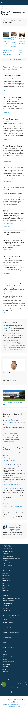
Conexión (5, 671)
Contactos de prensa (8, 600)
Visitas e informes (8, 90)
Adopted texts (7, 444)
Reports (6, 500)
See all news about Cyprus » (14, 59)
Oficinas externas (7, 603)
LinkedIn (6, 578)
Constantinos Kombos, (9, 422)
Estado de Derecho (8, 556)
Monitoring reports (9, 458)
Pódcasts (6, 590)
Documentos (7, 161)
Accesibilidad (6, 664)
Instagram (7, 580)
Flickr (5, 588)
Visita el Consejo (7, 565)
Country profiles (8, 481)
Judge (5, 466)
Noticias (5, 630)
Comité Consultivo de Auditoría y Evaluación (12, 619)
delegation (12, 437)
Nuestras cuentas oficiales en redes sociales (12, 651)
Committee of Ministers (10, 420)
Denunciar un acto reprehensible (12, 615)
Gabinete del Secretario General (11, 598)
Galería (4, 635)
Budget (5, 510)
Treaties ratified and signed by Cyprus (13, 506)
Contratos (5, 608)
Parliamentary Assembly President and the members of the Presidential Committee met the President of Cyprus (22, 46)
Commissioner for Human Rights (13, 488)
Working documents (9, 441)
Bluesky (6, 573)
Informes (6, 112)
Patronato (5, 613)
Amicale (5, 659)
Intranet (15, 691)
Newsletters (6, 605)
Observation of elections (10, 460)
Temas (4, 642)
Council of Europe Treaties (11, 504)
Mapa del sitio (6, 666)
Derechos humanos (8, 551)
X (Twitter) (7, 575)
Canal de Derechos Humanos (11, 632)
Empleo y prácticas (8, 563)
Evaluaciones (7, 181)
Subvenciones (6, 610)
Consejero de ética (8, 622)
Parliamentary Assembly (11, 433)
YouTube (6, 585)
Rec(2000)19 (13, 307)
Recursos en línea (7, 640)
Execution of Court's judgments (12, 484)
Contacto (18, 706)
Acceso (4, 669)
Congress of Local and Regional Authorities (13, 449)
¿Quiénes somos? (7, 548)
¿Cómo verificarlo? (14, 687)
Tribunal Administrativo (9, 661)
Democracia (6, 553)
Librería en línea (7, 637)
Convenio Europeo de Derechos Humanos (11, 559)
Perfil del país (7, 139)
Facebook (7, 583)
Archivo (5, 654)
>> (7, 404)
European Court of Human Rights (13, 464)
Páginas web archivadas (9, 657)
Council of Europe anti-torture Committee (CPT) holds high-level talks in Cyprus (14, 43)
